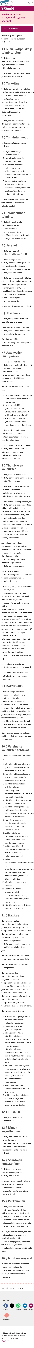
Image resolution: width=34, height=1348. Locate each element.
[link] (12, 3)
